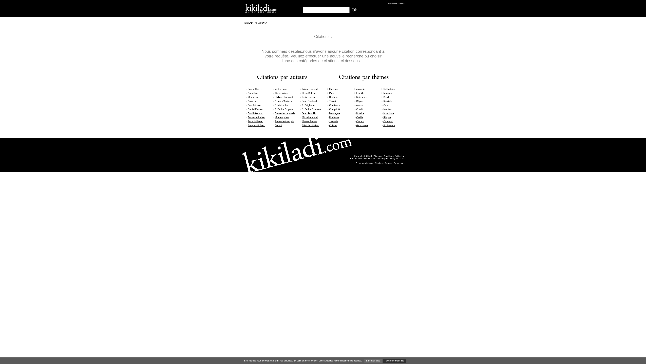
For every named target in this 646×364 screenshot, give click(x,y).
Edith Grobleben (310, 125)
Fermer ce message (394, 360)
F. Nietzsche (281, 105)
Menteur (387, 109)
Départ (360, 101)
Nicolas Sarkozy (283, 101)
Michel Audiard (310, 117)
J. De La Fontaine (311, 109)
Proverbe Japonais (285, 113)
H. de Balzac (308, 93)
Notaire (360, 113)
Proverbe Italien (256, 117)
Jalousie (360, 89)
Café (385, 105)
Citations (260, 23)
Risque (387, 117)
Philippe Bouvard (284, 97)
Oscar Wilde (281, 93)
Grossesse (362, 125)
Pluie (331, 93)
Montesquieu (282, 117)
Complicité (334, 109)
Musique (387, 93)
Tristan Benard (310, 89)
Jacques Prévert (256, 125)
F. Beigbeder (308, 105)
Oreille (359, 117)
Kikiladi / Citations (374, 156)
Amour (359, 105)
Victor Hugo (281, 89)
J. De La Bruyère (284, 109)
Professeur (389, 125)
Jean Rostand (309, 101)
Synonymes (399, 163)
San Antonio (254, 105)
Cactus (360, 121)
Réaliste (387, 101)
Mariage (333, 89)
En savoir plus (373, 360)
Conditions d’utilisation (394, 156)
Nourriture (388, 113)
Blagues (388, 163)
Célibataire (389, 89)
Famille (360, 93)
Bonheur (333, 97)
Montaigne (253, 97)
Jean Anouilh (309, 113)
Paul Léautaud (255, 113)
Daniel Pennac (255, 109)
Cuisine (333, 125)
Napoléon (253, 93)
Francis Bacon (255, 121)
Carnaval (388, 121)
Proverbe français (284, 121)
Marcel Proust (309, 121)
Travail (332, 101)
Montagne (334, 113)
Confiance (334, 105)
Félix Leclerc (308, 97)
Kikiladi (248, 23)
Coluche (252, 101)
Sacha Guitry (255, 89)
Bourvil (278, 125)
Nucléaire (334, 117)
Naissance (361, 97)
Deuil (386, 97)
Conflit (359, 109)
